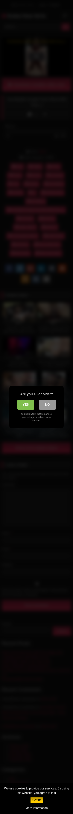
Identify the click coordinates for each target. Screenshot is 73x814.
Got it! (36, 800)
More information (36, 808)
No (47, 404)
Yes (26, 404)
